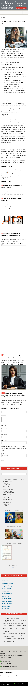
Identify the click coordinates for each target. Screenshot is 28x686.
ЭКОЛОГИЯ (6, 497)
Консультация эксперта (14, 614)
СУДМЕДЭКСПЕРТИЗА (9, 492)
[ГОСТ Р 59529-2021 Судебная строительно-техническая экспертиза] (14, 568)
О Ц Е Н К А (6, 488)
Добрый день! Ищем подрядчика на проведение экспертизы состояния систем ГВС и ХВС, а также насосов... (15, 620)
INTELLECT (6, 501)
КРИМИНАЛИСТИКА (8, 489)
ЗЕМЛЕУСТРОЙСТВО (8, 483)
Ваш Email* (4, 425)
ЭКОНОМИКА (7, 486)
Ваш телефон (4, 434)
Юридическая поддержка (14, 468)
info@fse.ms (21, 5)
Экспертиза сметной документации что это (12, 162)
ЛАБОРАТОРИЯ (7, 504)
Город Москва (5, 580)
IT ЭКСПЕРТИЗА (7, 496)
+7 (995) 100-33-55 (21, 4)
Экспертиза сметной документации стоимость (13, 161)
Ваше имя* (4, 429)
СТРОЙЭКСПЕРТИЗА (8, 481)
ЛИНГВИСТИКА (7, 494)
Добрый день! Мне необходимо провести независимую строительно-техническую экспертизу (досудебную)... (14, 635)
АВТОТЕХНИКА (7, 502)
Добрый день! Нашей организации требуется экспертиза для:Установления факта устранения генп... (15, 625)
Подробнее (3, 682)
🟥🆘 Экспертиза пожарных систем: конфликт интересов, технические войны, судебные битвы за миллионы (13, 395)
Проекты (3, 17)
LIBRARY (6, 505)
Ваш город (4, 440)
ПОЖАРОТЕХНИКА (8, 491)
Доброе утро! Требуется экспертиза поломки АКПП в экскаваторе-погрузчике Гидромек (14, 630)
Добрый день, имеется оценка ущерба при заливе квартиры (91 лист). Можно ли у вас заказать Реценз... (15, 640)
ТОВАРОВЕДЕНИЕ (8, 499)
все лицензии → (5, 561)
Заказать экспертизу (21, 8)
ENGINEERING (7, 484)
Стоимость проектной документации (10, 174)
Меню (25, 12)
